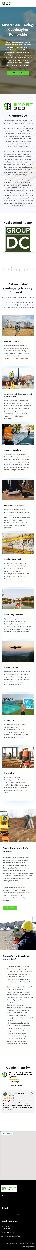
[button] (3, 269)
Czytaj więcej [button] (7, 1110)
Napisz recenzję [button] (16, 1085)
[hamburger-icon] (32, 3)
